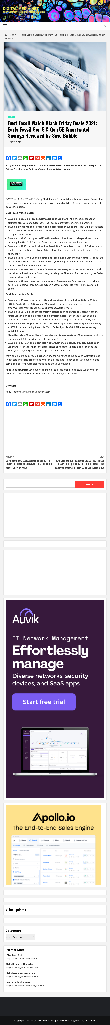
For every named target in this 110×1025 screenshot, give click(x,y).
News (12, 117)
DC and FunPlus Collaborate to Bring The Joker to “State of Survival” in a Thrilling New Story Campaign (29, 462)
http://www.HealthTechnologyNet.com (25, 985)
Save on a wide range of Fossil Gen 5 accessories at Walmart (42, 226)
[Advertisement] (55, 430)
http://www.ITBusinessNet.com (21, 958)
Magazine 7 (76, 1020)
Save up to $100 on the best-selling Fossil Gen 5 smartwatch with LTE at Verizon (54, 246)
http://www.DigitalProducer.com (22, 967)
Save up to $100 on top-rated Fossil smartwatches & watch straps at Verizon (52, 238)
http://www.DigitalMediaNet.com (22, 976)
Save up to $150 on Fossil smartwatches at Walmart (38, 218)
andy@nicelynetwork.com (36, 391)
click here (28, 359)
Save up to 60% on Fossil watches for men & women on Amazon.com (47, 281)
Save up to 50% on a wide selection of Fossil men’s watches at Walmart (49, 257)
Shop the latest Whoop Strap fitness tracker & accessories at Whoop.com (50, 335)
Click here (38, 355)
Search (89, 484)
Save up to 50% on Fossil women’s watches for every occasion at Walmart (50, 269)
